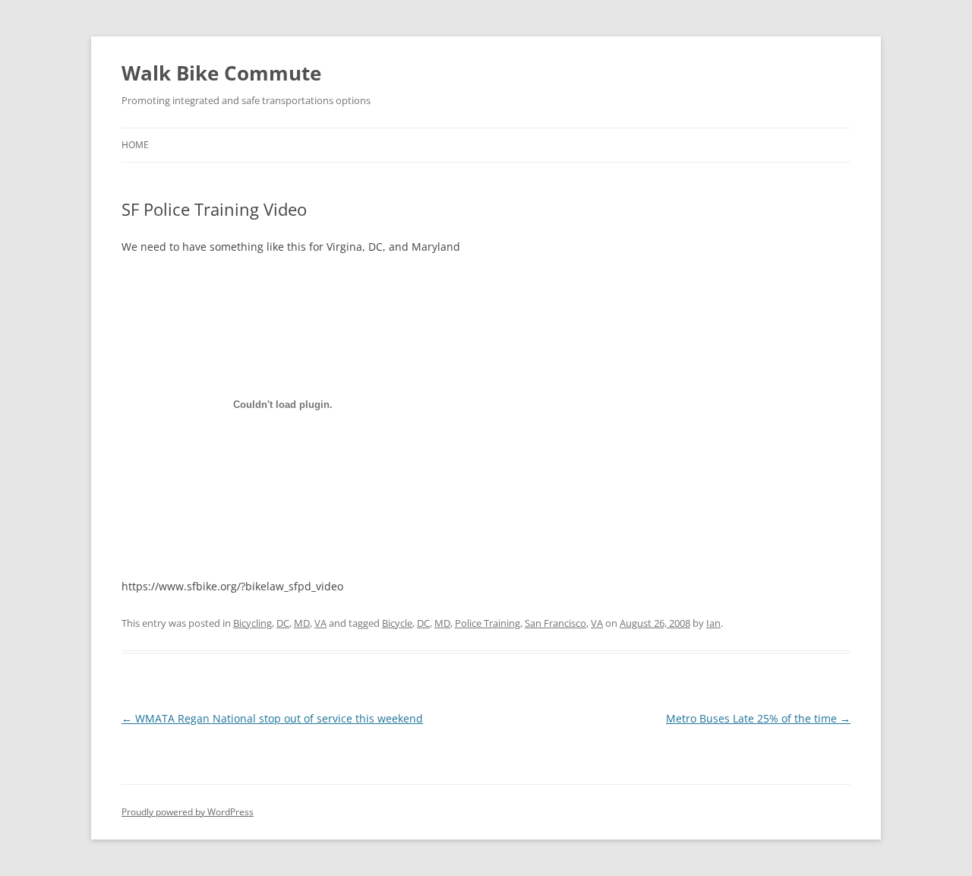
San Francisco (555, 623)
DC (282, 623)
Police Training (487, 623)
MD (302, 623)
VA (320, 623)
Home (135, 144)
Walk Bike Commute (221, 73)
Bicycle (397, 623)
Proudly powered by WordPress (188, 811)
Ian (713, 623)
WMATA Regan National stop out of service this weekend (272, 718)
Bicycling (252, 623)
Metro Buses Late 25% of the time (758, 718)
